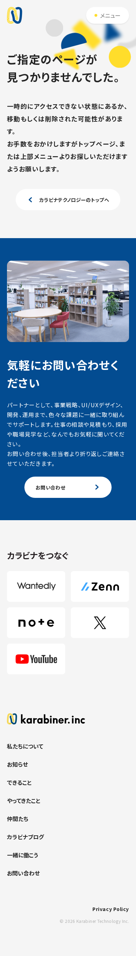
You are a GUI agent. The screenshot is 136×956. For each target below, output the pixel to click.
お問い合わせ (23, 873)
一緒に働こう (22, 855)
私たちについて (25, 746)
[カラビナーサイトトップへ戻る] (68, 718)
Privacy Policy (110, 908)
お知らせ (17, 764)
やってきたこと (23, 800)
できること (19, 782)
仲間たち (17, 818)
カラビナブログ (25, 837)
